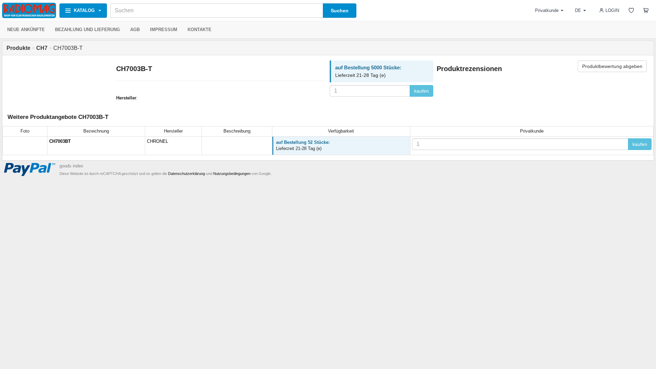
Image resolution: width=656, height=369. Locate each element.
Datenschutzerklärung (186, 174)
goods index (71, 165)
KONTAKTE (199, 29)
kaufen (421, 91)
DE (578, 10)
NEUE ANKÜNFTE (26, 29)
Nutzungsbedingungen (231, 174)
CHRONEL (157, 141)
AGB (135, 29)
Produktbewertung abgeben (612, 66)
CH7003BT (60, 141)
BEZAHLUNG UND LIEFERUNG (87, 29)
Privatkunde (547, 10)
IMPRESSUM (163, 29)
